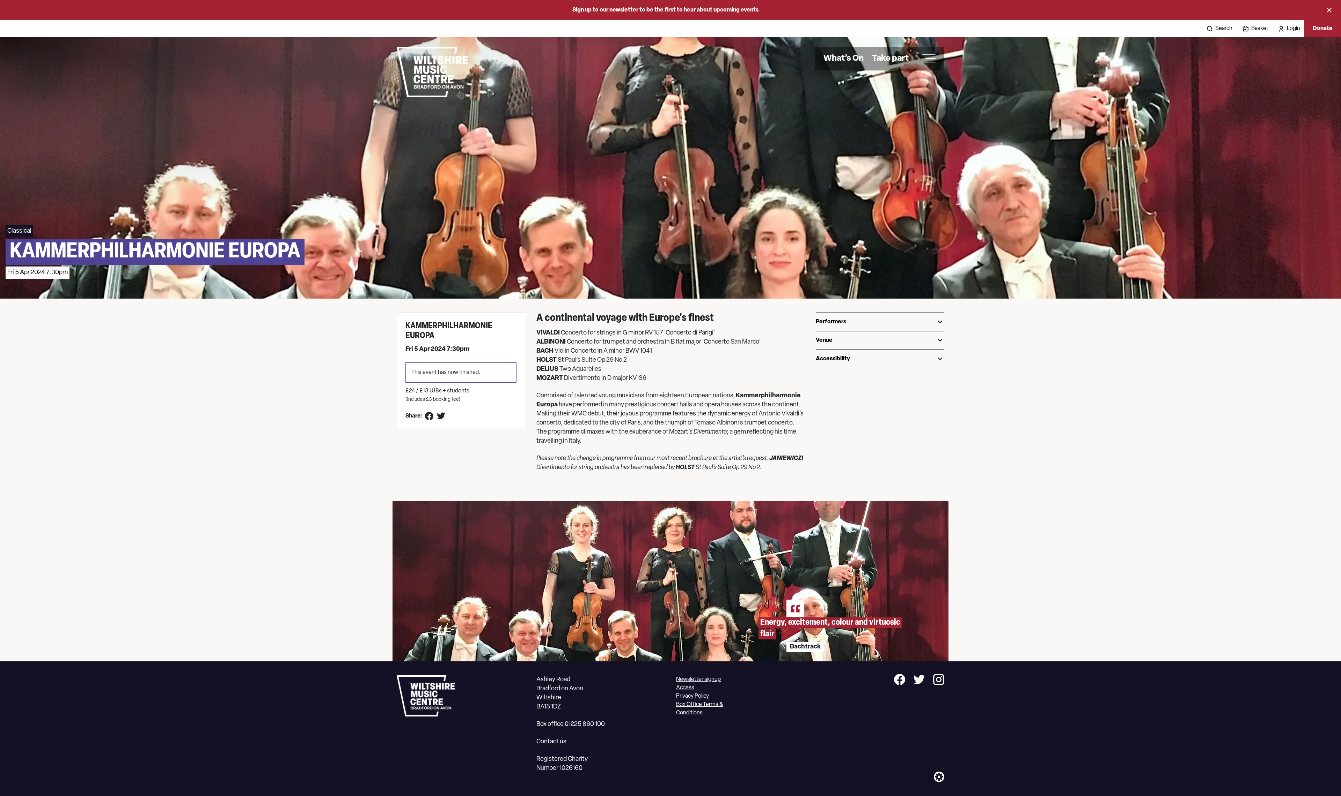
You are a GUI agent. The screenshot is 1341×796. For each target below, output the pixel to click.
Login (1293, 28)
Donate (1323, 28)
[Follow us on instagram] (938, 681)
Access (685, 688)
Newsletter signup (698, 679)
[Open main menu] (926, 58)
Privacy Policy (692, 696)
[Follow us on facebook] (899, 681)
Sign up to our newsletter (605, 10)
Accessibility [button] (833, 359)
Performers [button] (831, 322)
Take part (890, 58)
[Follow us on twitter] (919, 681)
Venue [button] (824, 340)
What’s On (843, 58)
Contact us (551, 742)
